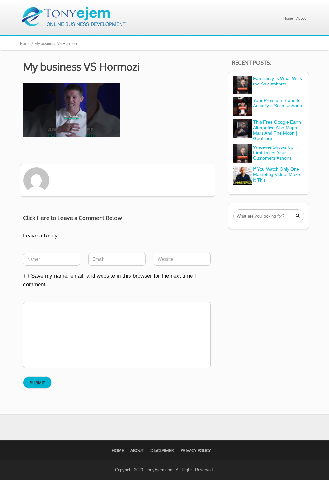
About (301, 18)
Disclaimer (162, 450)
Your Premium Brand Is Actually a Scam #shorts (277, 103)
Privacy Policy (196, 450)
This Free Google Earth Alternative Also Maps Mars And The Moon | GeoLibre (277, 130)
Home (288, 18)
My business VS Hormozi (81, 66)
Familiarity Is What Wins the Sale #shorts (277, 81)
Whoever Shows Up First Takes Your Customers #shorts (273, 153)
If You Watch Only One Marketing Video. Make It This (276, 174)
